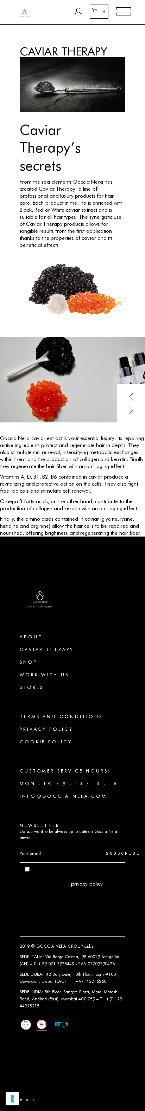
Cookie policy (46, 741)
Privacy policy (46, 729)
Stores (31, 687)
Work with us (44, 674)
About (31, 636)
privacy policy (87, 884)
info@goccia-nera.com (63, 796)
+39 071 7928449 (56, 963)
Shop (28, 662)
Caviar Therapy (47, 649)
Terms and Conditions (61, 716)
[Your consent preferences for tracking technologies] (12, 1098)
